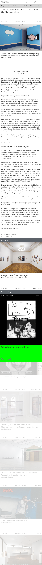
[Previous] (1, 257)
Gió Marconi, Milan (9, 234)
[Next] (40, 257)
